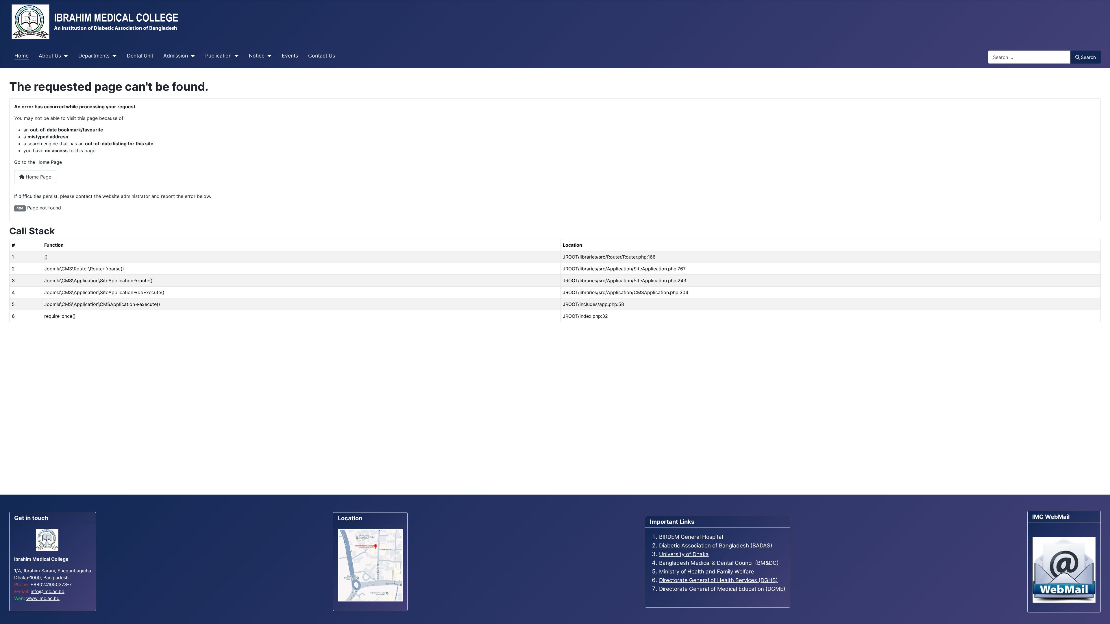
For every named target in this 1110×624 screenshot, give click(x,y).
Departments (94, 56)
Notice (256, 56)
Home (21, 56)
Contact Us (321, 56)
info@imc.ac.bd (47, 591)
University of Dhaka (684, 554)
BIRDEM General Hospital (691, 537)
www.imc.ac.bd (43, 598)
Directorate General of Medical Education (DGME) (722, 589)
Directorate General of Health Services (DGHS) (718, 580)
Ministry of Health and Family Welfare (706, 571)
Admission (175, 56)
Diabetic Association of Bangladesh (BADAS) (715, 545)
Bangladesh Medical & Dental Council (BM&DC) (719, 563)
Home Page (37, 177)
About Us (50, 56)
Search (1088, 57)
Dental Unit (140, 56)
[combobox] (1029, 57)
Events (290, 56)
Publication (218, 56)
